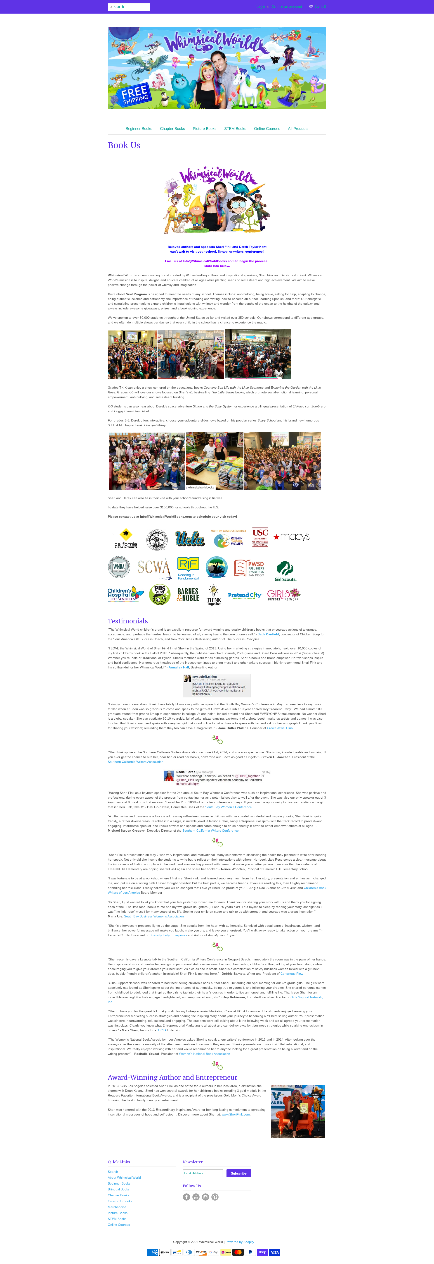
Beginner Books (119, 1183)
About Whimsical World (124, 1177)
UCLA (162, 1030)
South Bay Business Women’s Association (154, 916)
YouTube (196, 1197)
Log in (260, 7)
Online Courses (119, 1224)
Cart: (320, 7)
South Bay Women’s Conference (228, 807)
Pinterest (215, 1197)
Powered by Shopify (240, 1242)
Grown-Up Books (120, 1201)
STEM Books (117, 1219)
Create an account (287, 7)
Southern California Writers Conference (210, 830)
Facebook (186, 1197)
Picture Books (117, 1213)
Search (113, 1171)
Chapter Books (118, 1195)
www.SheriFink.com (236, 1114)
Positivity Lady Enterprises (168, 935)
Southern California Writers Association (135, 762)
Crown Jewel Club (280, 728)
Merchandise (117, 1207)
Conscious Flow (292, 973)
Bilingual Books (119, 1189)
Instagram (205, 1197)
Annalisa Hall (179, 667)
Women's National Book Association (204, 1054)
